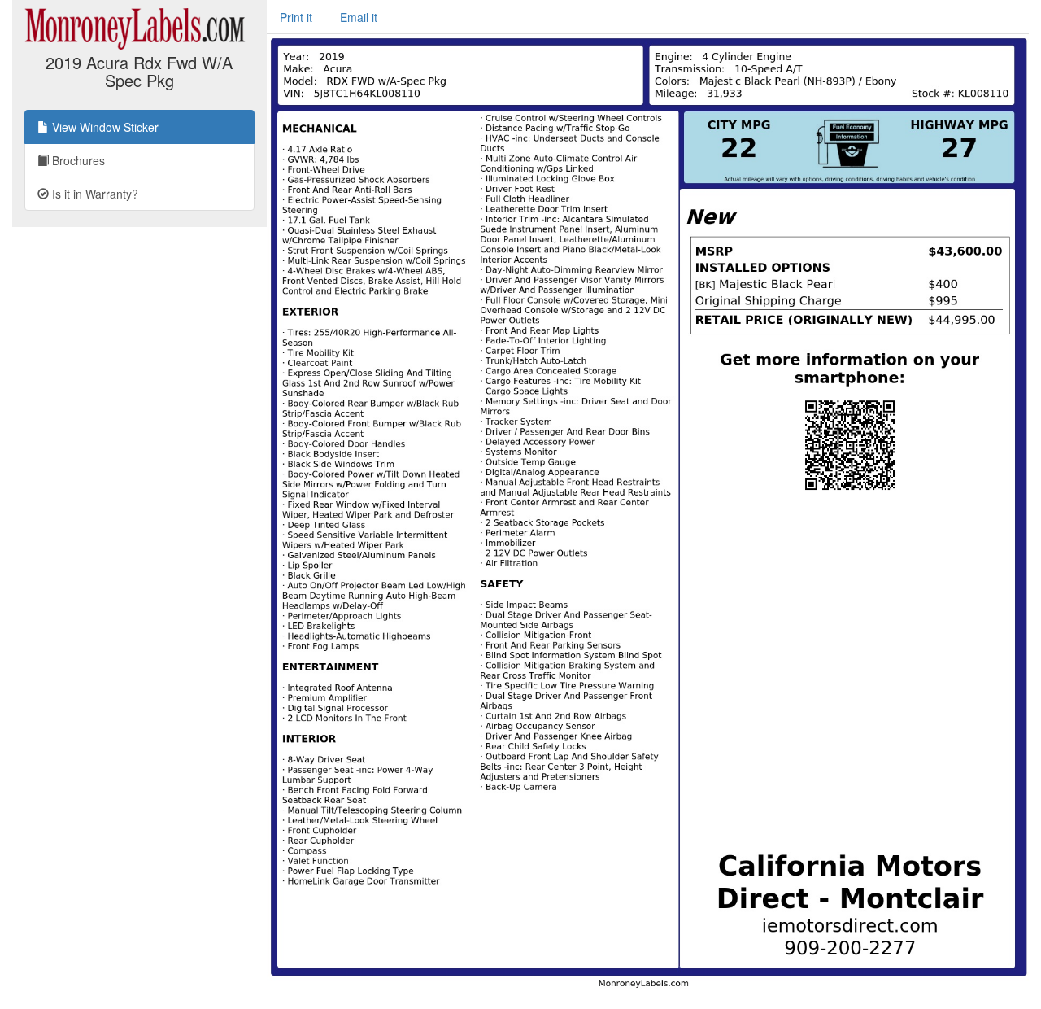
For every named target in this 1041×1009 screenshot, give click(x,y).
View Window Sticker (104, 127)
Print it (296, 17)
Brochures (77, 160)
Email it (358, 17)
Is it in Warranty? (93, 194)
